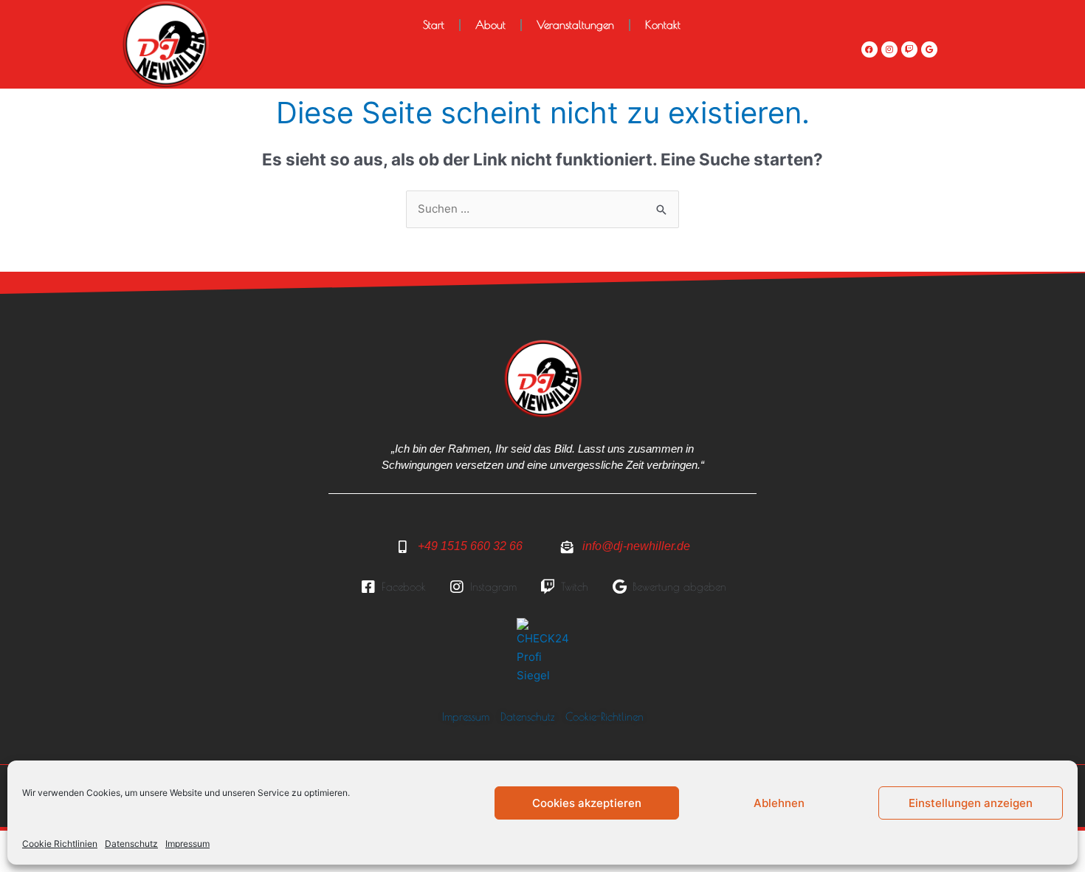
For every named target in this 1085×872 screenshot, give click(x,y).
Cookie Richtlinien (59, 843)
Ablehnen (779, 803)
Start (433, 24)
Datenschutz (131, 843)
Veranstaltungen (575, 24)
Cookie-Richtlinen (604, 716)
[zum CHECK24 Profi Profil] (542, 651)
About (490, 24)
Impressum (187, 843)
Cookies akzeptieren (586, 803)
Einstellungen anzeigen (971, 803)
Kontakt (663, 24)
